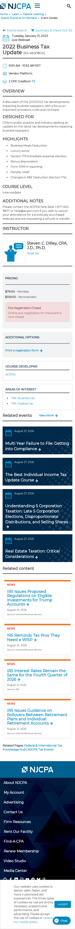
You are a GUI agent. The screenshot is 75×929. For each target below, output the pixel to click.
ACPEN (10, 374)
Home (4, 14)
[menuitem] (15, 782)
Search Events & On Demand (19, 18)
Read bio (33, 253)
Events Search (16, 30)
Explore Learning (33, 14)
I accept (63, 904)
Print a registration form (22, 350)
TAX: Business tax (23, 398)
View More (46, 415)
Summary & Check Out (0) (53, 30)
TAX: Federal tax (22, 403)
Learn (15, 14)
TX (33, 81)
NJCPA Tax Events (41, 749)
